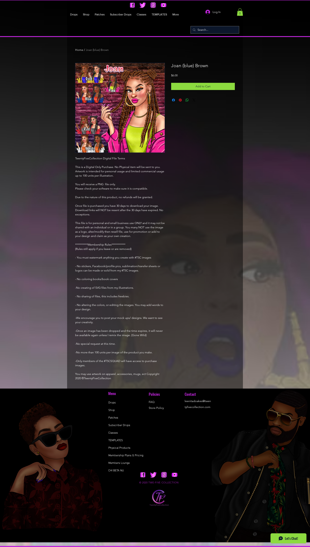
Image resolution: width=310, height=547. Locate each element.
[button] (240, 12)
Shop (111, 410)
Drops (112, 403)
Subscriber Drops (119, 425)
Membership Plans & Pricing (125, 455)
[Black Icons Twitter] (142, 5)
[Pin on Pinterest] (180, 100)
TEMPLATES (115, 440)
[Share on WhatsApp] (187, 100)
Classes (113, 433)
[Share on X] (194, 100)
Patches (113, 418)
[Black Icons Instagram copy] (153, 5)
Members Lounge (119, 463)
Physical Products (119, 448)
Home (79, 50)
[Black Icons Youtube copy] (163, 5)
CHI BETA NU (116, 470)
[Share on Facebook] (173, 100)
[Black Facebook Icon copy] (132, 5)
